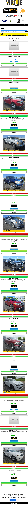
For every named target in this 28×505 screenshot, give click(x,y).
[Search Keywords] (26, 31)
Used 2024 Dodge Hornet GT (14, 398)
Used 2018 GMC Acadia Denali (14, 318)
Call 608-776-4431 (14, 59)
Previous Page (11, 38)
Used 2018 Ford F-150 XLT (14, 278)
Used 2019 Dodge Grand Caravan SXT (14, 237)
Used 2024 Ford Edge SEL (14, 82)
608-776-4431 (14, 52)
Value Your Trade (14, 61)
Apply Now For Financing (14, 54)
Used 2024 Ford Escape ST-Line (14, 56)
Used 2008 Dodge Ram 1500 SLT (14, 197)
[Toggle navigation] (1, 24)
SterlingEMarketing (23, 502)
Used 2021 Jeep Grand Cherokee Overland (14, 470)
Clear (2, 28)
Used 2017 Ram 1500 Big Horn (14, 358)
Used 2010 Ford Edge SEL (14, 117)
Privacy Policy (12, 503)
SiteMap (16, 503)
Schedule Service (14, 24)
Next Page (17, 38)
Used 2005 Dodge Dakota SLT (14, 157)
